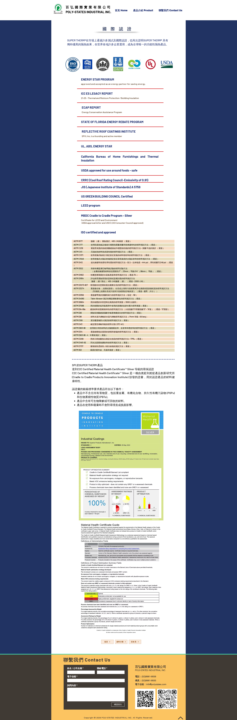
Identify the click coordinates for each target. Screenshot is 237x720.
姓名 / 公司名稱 (74, 668)
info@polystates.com (156, 684)
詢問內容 (71, 685)
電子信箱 (71, 676)
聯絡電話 (101, 668)
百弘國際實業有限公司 (89, 7)
